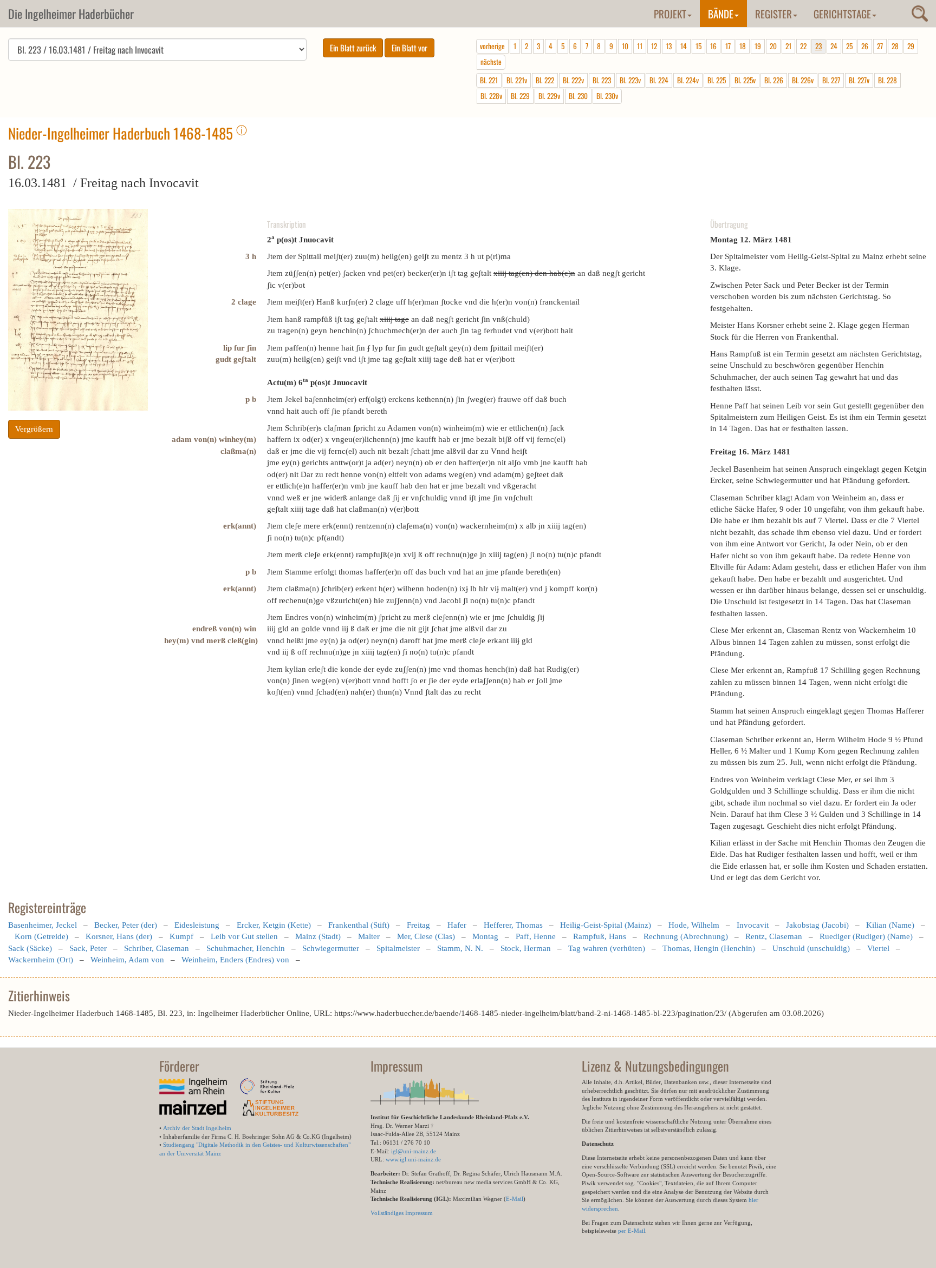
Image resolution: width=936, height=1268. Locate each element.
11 (639, 46)
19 (758, 46)
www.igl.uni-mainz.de (413, 1159)
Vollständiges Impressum (401, 1213)
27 (880, 46)
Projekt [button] (670, 13)
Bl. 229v (549, 95)
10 (625, 46)
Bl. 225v (745, 80)
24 (833, 46)
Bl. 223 (602, 80)
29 (910, 46)
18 (742, 46)
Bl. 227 (831, 80)
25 (849, 46)
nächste (491, 61)
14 (683, 46)
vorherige (492, 46)
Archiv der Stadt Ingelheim (197, 1128)
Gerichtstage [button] (842, 13)
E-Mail (514, 1199)
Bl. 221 (489, 80)
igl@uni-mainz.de (413, 1151)
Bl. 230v (607, 95)
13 (669, 46)
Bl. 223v (630, 80)
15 (698, 46)
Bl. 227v (859, 80)
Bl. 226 (773, 80)
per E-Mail (631, 1230)
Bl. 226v (803, 80)
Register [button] (773, 13)
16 (713, 46)
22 (803, 46)
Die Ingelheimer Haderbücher (71, 13)
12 (654, 46)
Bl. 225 (716, 80)
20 (773, 46)
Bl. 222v (573, 80)
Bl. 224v (688, 80)
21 (788, 46)
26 (864, 46)
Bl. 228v (491, 95)
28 (895, 46)
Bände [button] (720, 13)
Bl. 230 (578, 95)
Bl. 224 (658, 80)
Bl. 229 (520, 95)
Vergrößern (34, 429)
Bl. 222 (545, 80)
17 (728, 46)
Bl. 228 (887, 80)
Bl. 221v (516, 80)
